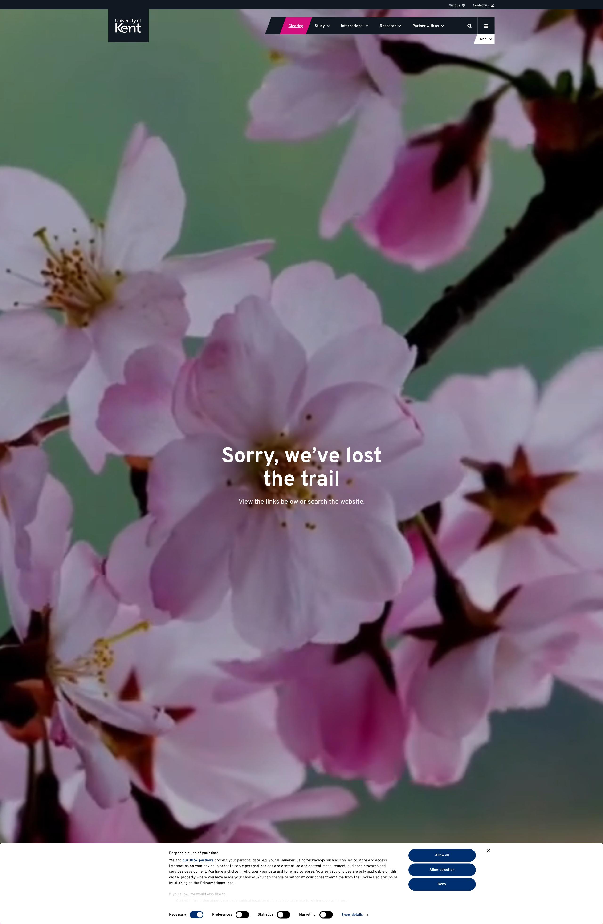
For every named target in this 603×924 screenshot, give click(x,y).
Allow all (442, 855)
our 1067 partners (198, 860)
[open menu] (486, 25)
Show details (352, 914)
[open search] (469, 25)
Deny (442, 884)
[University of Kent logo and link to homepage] (128, 25)
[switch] (242, 914)
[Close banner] (488, 850)
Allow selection (442, 869)
